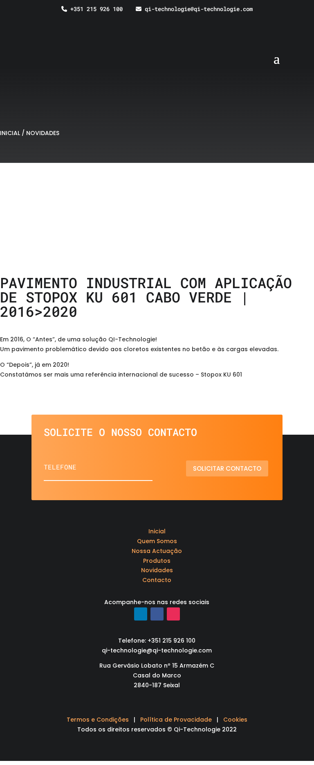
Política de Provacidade (176, 719)
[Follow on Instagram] (173, 614)
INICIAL (10, 133)
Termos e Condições (98, 719)
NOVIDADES (42, 133)
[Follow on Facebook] (157, 614)
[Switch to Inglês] (287, 21)
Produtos (156, 561)
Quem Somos (157, 541)
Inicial (157, 531)
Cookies (235, 719)
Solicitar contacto (227, 468)
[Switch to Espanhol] (303, 21)
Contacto (156, 580)
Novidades (157, 570)
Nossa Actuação (157, 551)
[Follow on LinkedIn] (140, 614)
